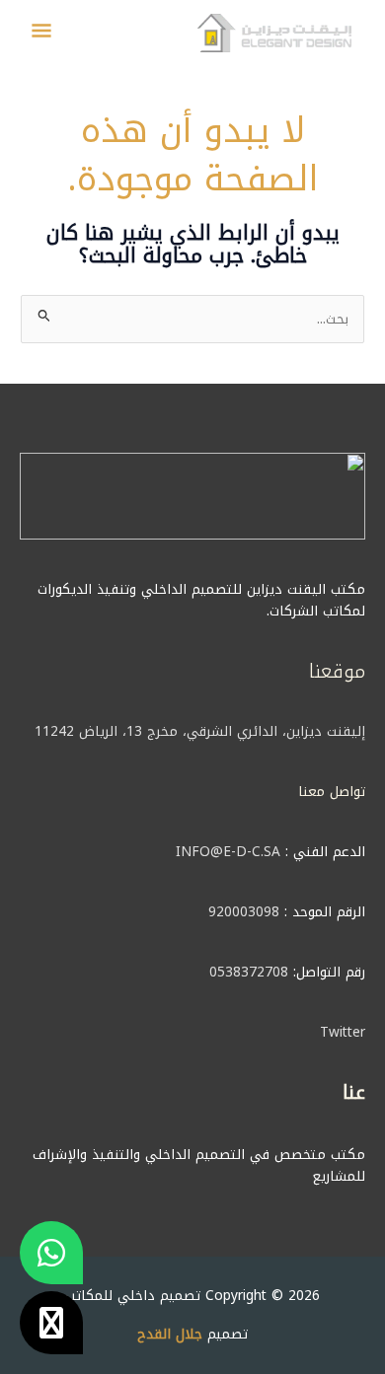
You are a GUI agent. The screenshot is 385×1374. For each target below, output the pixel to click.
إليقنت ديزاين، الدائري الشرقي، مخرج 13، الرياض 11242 (200, 731)
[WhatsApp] (51, 1252)
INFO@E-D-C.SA (228, 851)
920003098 (243, 911)
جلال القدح (169, 1333)
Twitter (342, 1032)
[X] (51, 1322)
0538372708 (248, 971)
